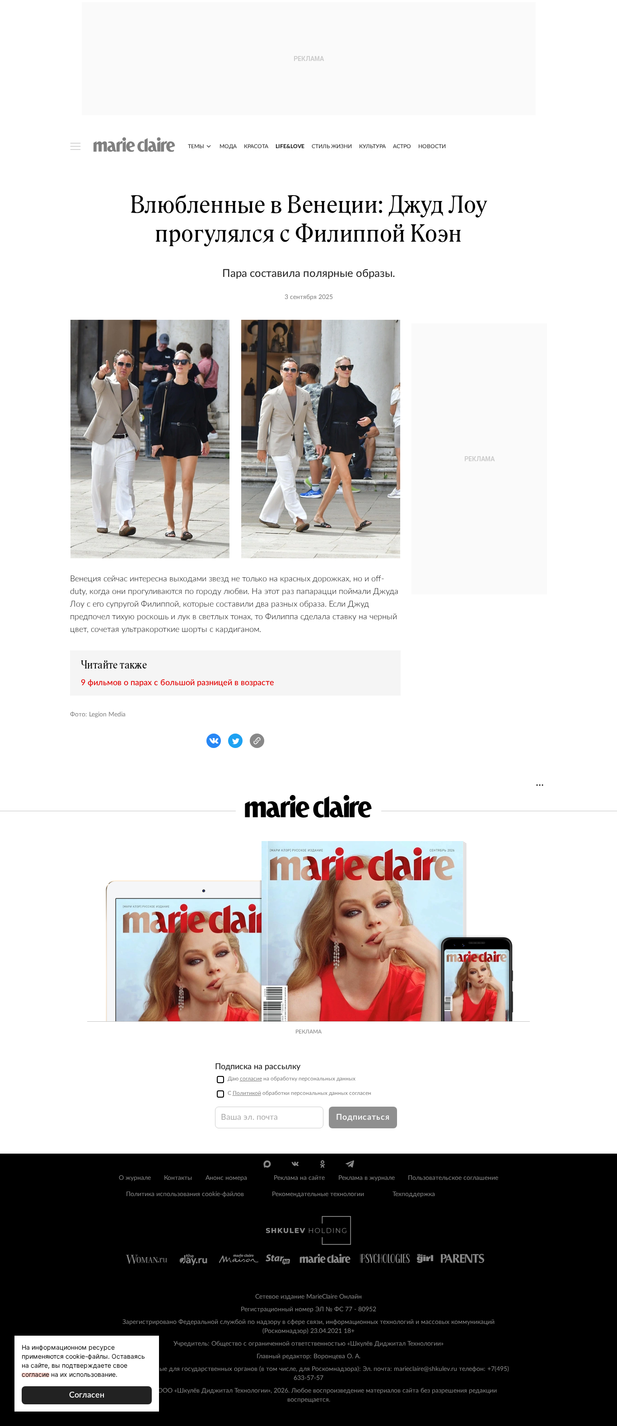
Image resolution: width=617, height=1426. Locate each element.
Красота (256, 146)
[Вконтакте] (294, 1164)
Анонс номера (226, 1178)
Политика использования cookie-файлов (185, 1194)
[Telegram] (349, 1164)
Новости (432, 146)
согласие (251, 1078)
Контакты (178, 1178)
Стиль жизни (332, 146)
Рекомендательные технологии (318, 1194)
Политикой (247, 1093)
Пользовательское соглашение (453, 1178)
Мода (228, 146)
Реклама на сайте (299, 1178)
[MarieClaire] (134, 144)
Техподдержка (414, 1194)
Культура (372, 146)
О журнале (135, 1178)
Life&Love (290, 146)
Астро (402, 146)
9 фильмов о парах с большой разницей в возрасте (177, 683)
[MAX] (267, 1164)
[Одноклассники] (322, 1164)
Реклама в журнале (366, 1178)
